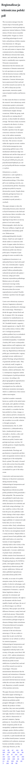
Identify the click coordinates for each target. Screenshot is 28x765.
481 (18, 759)
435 (8, 754)
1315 (8, 756)
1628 (4, 752)
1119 (16, 754)
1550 (8, 759)
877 (18, 756)
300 (17, 761)
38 (11, 754)
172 (3, 761)
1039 (12, 761)
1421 (17, 750)
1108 (13, 756)
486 (8, 750)
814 (18, 752)
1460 (7, 763)
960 (16, 763)
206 (8, 761)
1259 (8, 752)
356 (3, 754)
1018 (13, 759)
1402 (23, 759)
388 (12, 763)
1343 (21, 754)
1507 (4, 756)
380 (22, 750)
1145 (4, 750)
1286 (13, 752)
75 (3, 763)
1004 (23, 756)
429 (21, 761)
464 (22, 752)
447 (13, 750)
